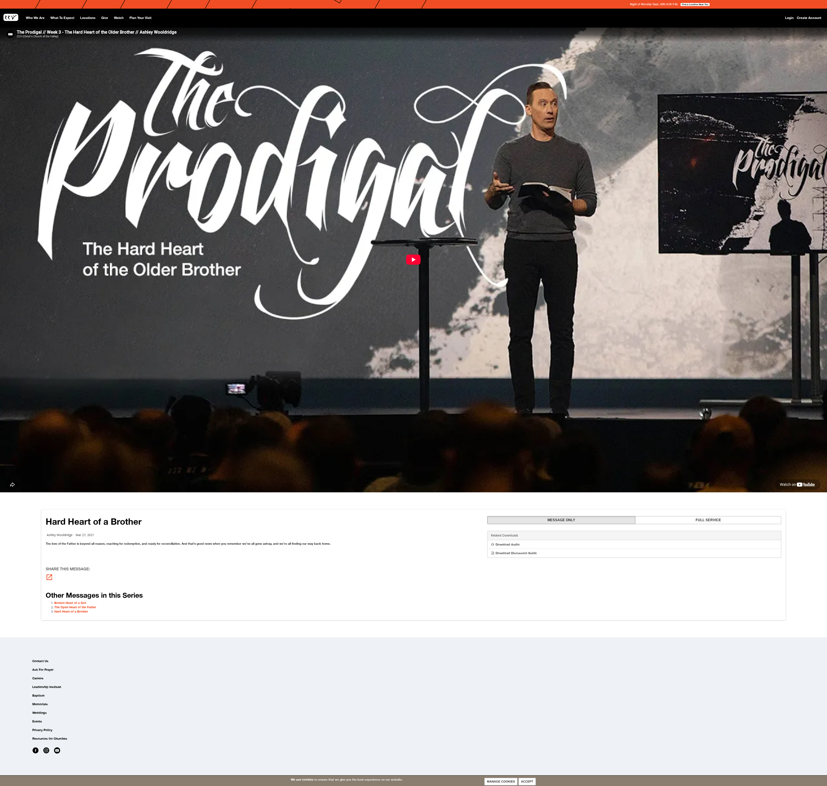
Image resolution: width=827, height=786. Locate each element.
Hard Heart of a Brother (71, 611)
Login (789, 18)
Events (37, 721)
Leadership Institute (46, 687)
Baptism (38, 695)
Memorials (40, 704)
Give (104, 18)
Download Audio (507, 544)
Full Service (708, 520)
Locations (87, 18)
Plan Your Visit (140, 18)
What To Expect (62, 18)
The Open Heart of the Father (75, 607)
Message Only (561, 520)
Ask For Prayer (42, 669)
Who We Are (35, 18)
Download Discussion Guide (516, 553)
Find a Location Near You (695, 4)
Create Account (809, 18)
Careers (38, 678)
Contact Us (40, 661)
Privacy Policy (42, 730)
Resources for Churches (49, 738)
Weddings (39, 712)
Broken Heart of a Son (70, 603)
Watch (119, 18)
